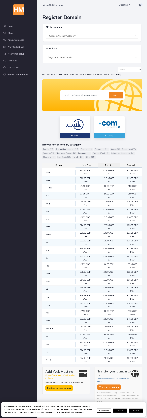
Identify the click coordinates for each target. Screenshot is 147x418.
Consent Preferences (17, 74)
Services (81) (48, 153)
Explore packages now (59, 388)
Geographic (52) (101, 149)
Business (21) (86, 149)
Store (10, 33)
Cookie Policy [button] (22, 412)
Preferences (104, 411)
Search (116, 95)
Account (123, 4)
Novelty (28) (78, 157)
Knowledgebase (15, 47)
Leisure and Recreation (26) (122, 153)
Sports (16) (115, 149)
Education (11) (84, 153)
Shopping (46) (49, 157)
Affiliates (12, 60)
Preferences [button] (79, 412)
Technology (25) (129, 149)
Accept (136, 411)
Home (10, 26)
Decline (120, 411)
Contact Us (13, 67)
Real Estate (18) (64, 157)
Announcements (15, 40)
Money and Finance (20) (66, 153)
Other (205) (90, 157)
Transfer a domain (109, 387)
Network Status (15, 53)
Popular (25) (48, 149)
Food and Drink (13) (101, 153)
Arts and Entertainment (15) (67, 149)
